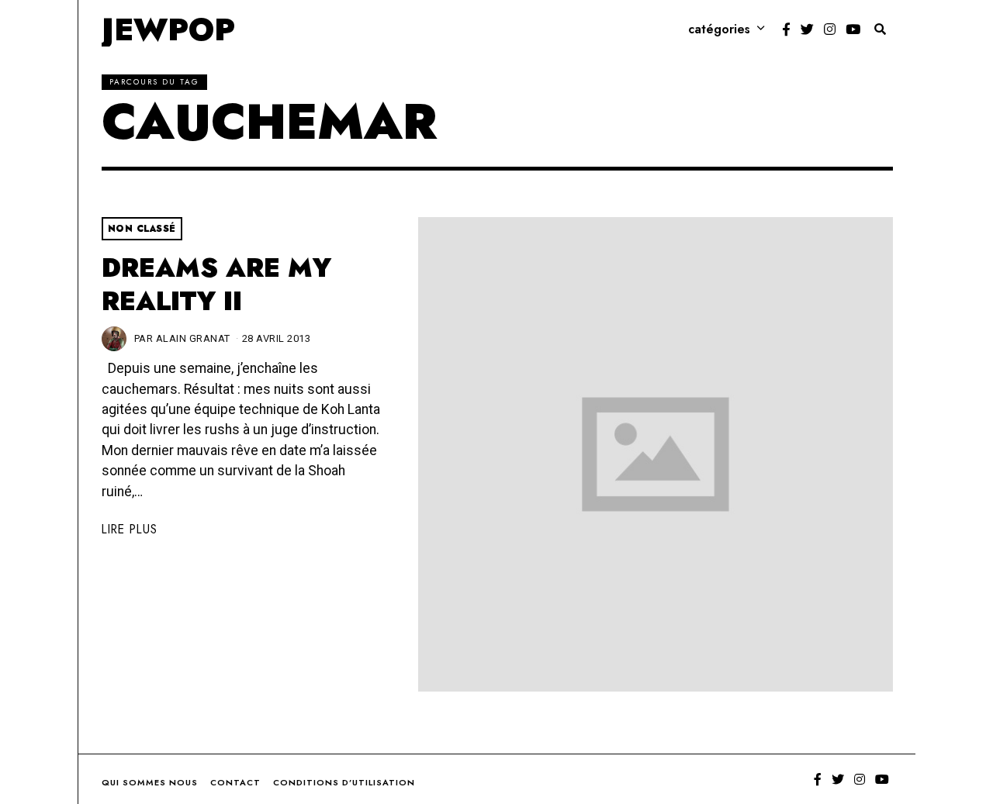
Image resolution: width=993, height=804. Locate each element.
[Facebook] (786, 29)
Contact (235, 782)
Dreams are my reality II (216, 285)
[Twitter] (807, 29)
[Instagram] (829, 29)
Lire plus (129, 529)
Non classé (142, 229)
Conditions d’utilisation (344, 782)
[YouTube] (853, 29)
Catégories (719, 29)
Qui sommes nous (150, 782)
